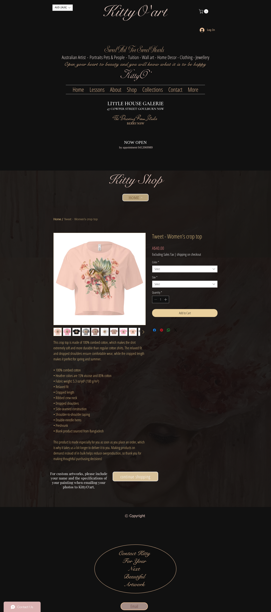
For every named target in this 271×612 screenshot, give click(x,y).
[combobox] (185, 268)
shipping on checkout (189, 254)
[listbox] (62, 7)
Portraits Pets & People (107, 57)
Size (154, 277)
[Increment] (165, 299)
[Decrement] (155, 299)
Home (57, 219)
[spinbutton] (160, 299)
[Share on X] (175, 330)
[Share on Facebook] (154, 330)
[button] (62, 7)
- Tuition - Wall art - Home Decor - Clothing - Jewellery (167, 57)
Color (155, 262)
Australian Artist (74, 57)
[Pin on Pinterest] (161, 330)
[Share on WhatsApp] (168, 330)
